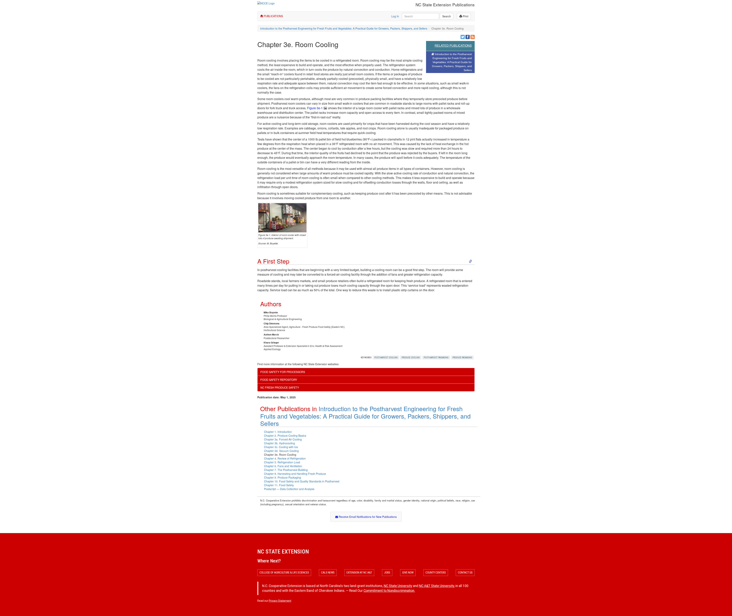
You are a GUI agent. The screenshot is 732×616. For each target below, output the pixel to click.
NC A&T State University (436, 586)
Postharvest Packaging (436, 357)
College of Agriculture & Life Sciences (284, 572)
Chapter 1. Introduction (278, 432)
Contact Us (465, 572)
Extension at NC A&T (359, 572)
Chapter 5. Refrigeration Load (282, 462)
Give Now (407, 572)
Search (446, 16)
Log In (395, 16)
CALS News (328, 572)
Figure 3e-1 (315, 108)
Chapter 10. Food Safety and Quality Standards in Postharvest (301, 481)
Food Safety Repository (278, 380)
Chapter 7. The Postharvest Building (286, 470)
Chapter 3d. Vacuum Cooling (281, 451)
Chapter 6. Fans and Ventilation (283, 466)
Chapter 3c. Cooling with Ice (281, 447)
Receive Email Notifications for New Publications (367, 517)
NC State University (398, 586)
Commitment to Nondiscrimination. (389, 591)
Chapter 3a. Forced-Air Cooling (283, 439)
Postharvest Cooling (386, 357)
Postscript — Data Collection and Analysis (289, 489)
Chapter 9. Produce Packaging (282, 477)
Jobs (387, 572)
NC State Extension (283, 551)
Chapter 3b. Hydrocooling (279, 443)
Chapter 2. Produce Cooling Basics (285, 435)
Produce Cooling (411, 357)
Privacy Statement (280, 600)
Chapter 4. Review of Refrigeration (285, 458)
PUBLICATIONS (273, 16)
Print (465, 16)
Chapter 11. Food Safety (279, 485)
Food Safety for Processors (282, 372)
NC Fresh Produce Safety (279, 387)
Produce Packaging (462, 357)
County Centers (435, 572)
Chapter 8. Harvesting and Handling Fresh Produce (295, 474)
